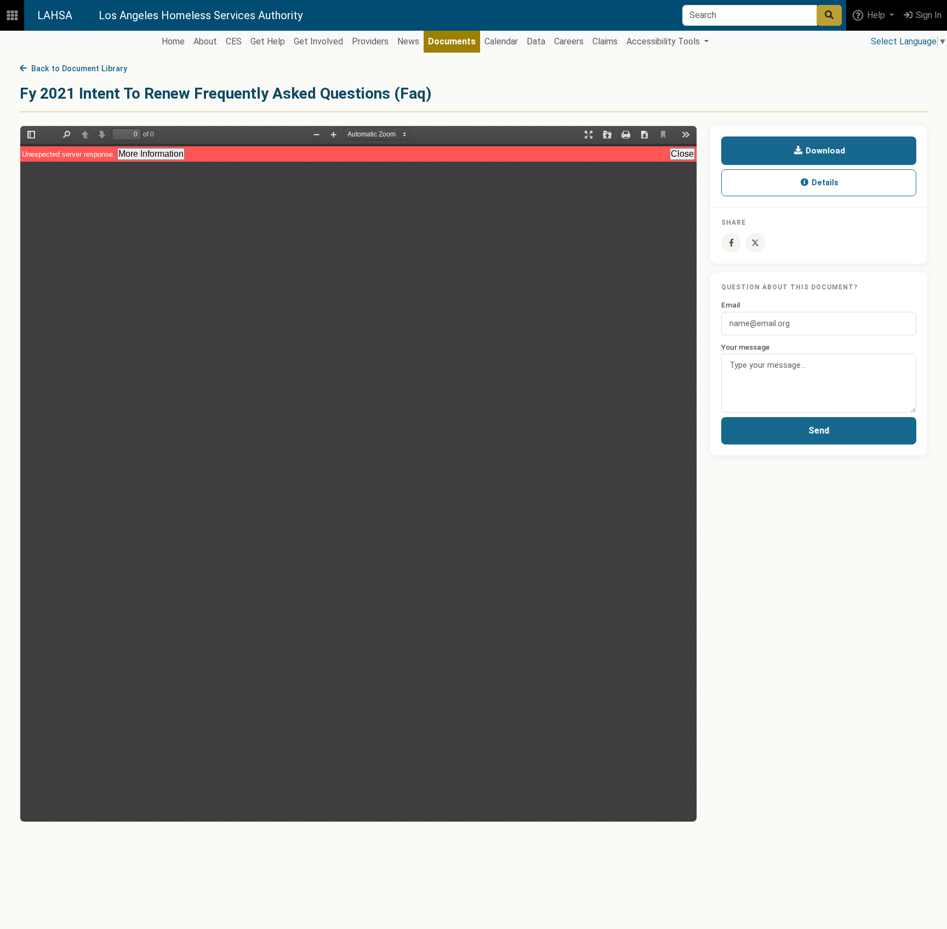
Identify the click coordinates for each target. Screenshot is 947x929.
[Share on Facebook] (731, 243)
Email (730, 305)
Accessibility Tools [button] (664, 41)
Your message (745, 347)
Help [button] (876, 15)
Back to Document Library (77, 68)
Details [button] (823, 182)
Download (824, 151)
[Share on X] (755, 243)
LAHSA (54, 15)
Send (818, 430)
